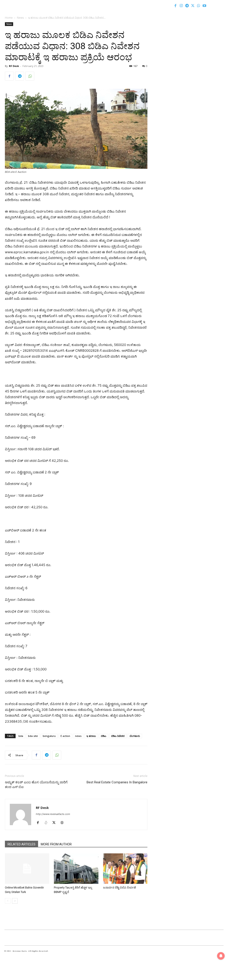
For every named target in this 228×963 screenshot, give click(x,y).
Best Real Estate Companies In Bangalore (117, 782)
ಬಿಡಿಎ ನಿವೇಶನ (118, 736)
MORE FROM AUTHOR (56, 844)
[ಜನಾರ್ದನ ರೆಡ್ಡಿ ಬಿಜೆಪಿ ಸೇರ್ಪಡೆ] (125, 868)
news (78, 736)
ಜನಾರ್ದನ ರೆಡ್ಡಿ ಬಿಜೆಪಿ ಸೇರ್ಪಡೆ (119, 887)
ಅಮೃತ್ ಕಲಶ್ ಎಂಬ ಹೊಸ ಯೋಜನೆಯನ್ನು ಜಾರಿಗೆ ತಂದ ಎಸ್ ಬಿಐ (36, 784)
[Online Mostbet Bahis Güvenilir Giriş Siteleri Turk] (27, 868)
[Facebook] (175, 5)
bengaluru (49, 736)
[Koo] (47, 823)
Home (9, 18)
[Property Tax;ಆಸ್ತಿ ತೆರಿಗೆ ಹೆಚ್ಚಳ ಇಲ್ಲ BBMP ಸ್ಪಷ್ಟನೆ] (76, 868)
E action (65, 736)
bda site (33, 736)
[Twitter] (193, 5)
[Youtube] (204, 5)
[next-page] (15, 901)
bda (20, 736)
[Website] (63, 823)
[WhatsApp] (198, 5)
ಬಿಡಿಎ (103, 736)
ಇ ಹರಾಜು (91, 736)
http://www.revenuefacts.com (53, 814)
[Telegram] (187, 5)
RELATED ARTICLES (21, 844)
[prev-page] (7, 901)
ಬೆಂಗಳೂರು (135, 736)
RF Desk (14, 66)
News (20, 18)
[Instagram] (181, 5)
